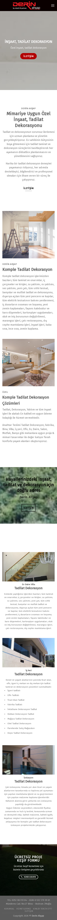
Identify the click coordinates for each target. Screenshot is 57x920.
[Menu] (53, 5)
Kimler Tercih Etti (42, 909)
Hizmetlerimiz (23, 909)
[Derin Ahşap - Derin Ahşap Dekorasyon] (26, 5)
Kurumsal (9, 909)
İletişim (29, 911)
